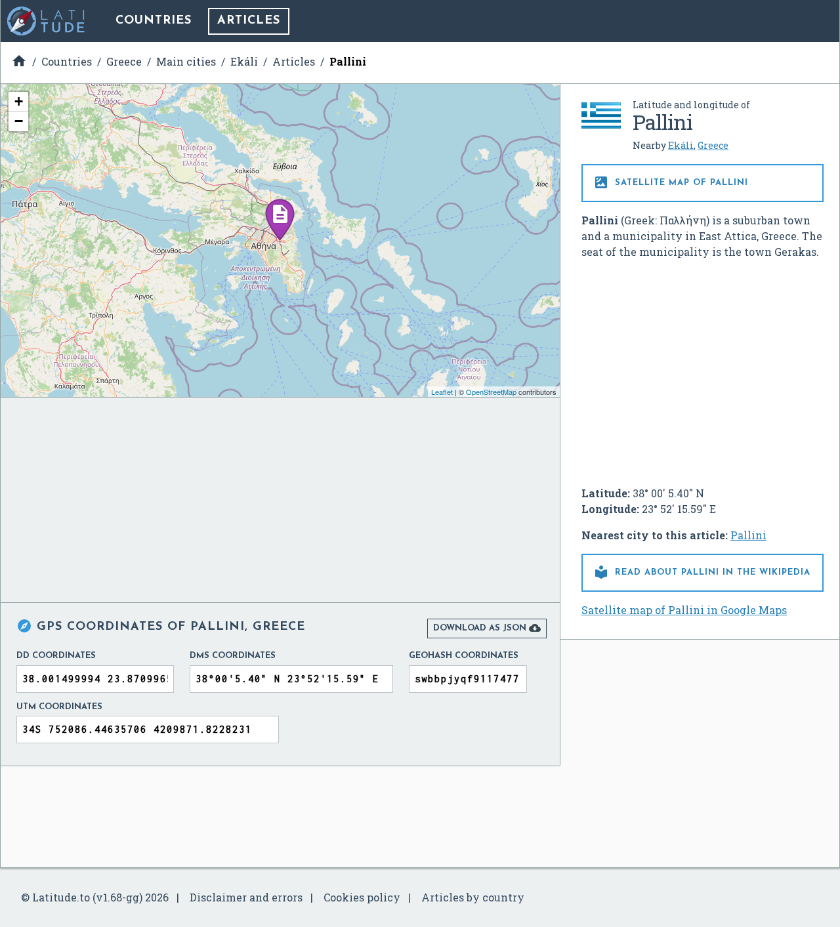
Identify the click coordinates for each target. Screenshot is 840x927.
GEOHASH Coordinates (463, 655)
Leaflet (442, 391)
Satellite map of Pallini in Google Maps (684, 610)
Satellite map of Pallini (670, 182)
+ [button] (18, 101)
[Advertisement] (703, 367)
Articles (248, 21)
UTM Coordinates (59, 707)
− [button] (18, 121)
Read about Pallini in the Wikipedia (701, 572)
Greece (713, 145)
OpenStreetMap (491, 391)
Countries (154, 21)
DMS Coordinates (233, 655)
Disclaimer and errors (246, 897)
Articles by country (472, 897)
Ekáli (681, 145)
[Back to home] (47, 21)
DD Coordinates (56, 655)
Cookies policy (362, 897)
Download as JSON (487, 628)
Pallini (748, 535)
